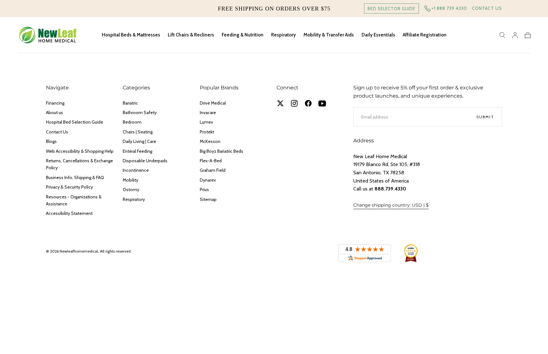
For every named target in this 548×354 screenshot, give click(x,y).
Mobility (130, 180)
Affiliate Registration (425, 35)
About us (54, 112)
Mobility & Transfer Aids (328, 35)
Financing (55, 103)
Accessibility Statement (69, 213)
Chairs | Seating (138, 132)
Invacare (208, 112)
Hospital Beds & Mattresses (131, 35)
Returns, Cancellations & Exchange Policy (79, 164)
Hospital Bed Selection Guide (74, 122)
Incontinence (136, 170)
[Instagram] (294, 103)
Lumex (206, 122)
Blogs (51, 141)
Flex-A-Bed (211, 161)
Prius (204, 189)
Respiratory (283, 35)
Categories (136, 88)
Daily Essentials (378, 35)
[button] (502, 35)
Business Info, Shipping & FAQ (75, 177)
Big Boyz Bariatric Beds (221, 151)
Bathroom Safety (140, 112)
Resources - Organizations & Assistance (73, 200)
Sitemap (208, 199)
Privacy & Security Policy (69, 187)
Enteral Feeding (137, 151)
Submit (485, 116)
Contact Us (487, 8)
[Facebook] (308, 103)
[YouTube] (322, 103)
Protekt (207, 132)
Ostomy (131, 189)
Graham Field (212, 170)
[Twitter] (280, 103)
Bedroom (132, 122)
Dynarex (208, 180)
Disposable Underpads (145, 161)
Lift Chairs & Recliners (191, 35)
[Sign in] (515, 35)
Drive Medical (213, 103)
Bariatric (130, 103)
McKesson (210, 141)
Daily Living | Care (139, 141)
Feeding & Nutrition (243, 35)
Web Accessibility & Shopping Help (80, 151)
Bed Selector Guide (391, 8)
